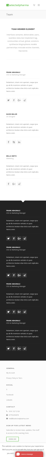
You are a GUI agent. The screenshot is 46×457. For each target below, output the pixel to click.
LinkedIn (9, 400)
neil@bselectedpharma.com (19, 418)
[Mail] (24, 100)
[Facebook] (14, 100)
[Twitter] (8, 100)
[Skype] (14, 142)
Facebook (9, 395)
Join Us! (12, 439)
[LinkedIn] (19, 142)
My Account (10, 373)
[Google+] (19, 100)
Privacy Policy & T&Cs (14, 378)
